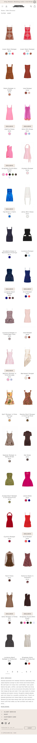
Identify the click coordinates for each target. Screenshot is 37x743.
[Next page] (30, 671)
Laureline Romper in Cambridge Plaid (9, 333)
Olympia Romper (27, 168)
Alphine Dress (10, 129)
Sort (9, 13)
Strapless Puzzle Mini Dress (9, 169)
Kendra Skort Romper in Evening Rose (27, 415)
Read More (5, 706)
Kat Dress (27, 455)
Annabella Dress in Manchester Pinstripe (9, 252)
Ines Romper (27, 88)
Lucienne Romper (27, 251)
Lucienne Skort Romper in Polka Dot (9, 658)
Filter (3, 13)
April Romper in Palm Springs (9, 415)
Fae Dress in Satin (9, 212)
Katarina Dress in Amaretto (27, 576)
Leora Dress (27, 496)
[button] (35, 6)
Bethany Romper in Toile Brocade (9, 374)
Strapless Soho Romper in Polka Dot (27, 658)
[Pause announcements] (34, 2)
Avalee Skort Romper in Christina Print (9, 496)
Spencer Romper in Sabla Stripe (9, 456)
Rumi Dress (10, 576)
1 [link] (7, 672)
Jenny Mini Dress (27, 212)
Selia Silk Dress (27, 129)
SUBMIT (30, 728)
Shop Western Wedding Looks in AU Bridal (18, 1)
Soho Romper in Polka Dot (9, 617)
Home (3, 10)
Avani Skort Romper (9, 49)
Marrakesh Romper (27, 373)
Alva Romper (27, 292)
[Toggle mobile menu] (2, 6)
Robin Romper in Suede (9, 89)
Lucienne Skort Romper (9, 292)
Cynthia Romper (9, 536)
